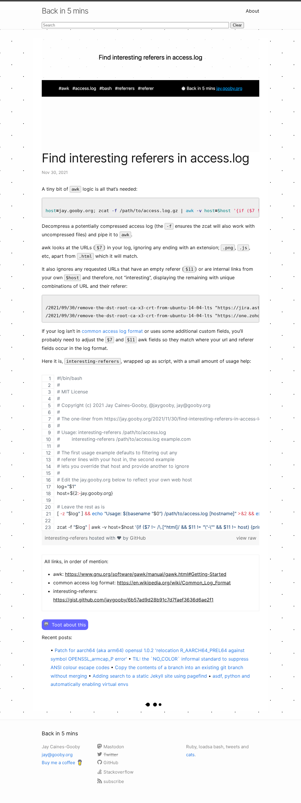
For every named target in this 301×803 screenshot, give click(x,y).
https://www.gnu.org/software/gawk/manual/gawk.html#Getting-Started (145, 574)
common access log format (112, 331)
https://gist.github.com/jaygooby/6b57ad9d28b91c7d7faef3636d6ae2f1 (133, 600)
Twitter (110, 754)
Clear (237, 25)
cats (190, 754)
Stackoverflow (118, 772)
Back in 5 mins (65, 10)
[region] (150, 453)
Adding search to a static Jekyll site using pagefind (150, 676)
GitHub (138, 538)
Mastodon (113, 746)
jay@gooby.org (57, 754)
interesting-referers (67, 538)
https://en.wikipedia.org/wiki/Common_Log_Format (174, 583)
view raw (246, 538)
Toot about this (68, 625)
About (252, 11)
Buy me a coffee (58, 762)
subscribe (113, 781)
